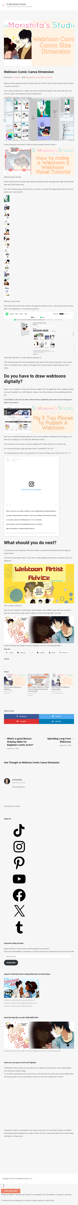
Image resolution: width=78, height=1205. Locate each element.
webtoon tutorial (46, 77)
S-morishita (16, 77)
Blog (27, 77)
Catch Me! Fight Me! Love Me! (50, 613)
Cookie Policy (49, 1200)
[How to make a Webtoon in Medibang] (15, 680)
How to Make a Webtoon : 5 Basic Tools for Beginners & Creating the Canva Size (38, 689)
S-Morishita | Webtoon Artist (26, 533)
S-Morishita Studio (16, 4)
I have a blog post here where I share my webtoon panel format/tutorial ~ (30, 145)
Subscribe (11, 963)
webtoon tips (35, 77)
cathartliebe (17, 780)
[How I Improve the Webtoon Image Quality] (62, 680)
